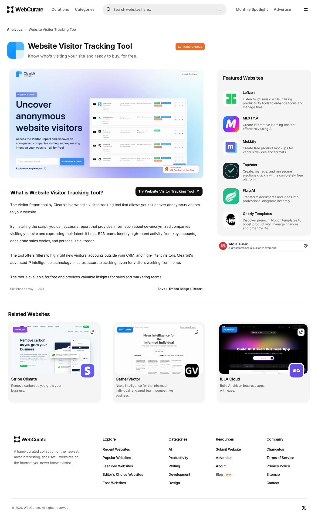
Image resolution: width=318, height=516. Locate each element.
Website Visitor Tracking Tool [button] (53, 29)
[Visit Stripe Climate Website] (92, 332)
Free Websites (114, 483)
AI (170, 449)
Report (198, 289)
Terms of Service (280, 457)
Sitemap (273, 474)
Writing (174, 466)
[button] (219, 9)
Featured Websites (118, 466)
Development (179, 474)
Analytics (15, 29)
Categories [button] (85, 9)
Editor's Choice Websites (123, 474)
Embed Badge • (180, 289)
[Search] (108, 9)
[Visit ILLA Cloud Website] (301, 332)
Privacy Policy (278, 466)
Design (174, 483)
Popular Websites (117, 457)
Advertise (282, 9)
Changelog (275, 449)
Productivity (178, 457)
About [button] (221, 466)
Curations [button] (60, 9)
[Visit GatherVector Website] (196, 332)
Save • (162, 289)
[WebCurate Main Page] (25, 9)
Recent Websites (116, 449)
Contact (273, 483)
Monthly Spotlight (252, 9)
